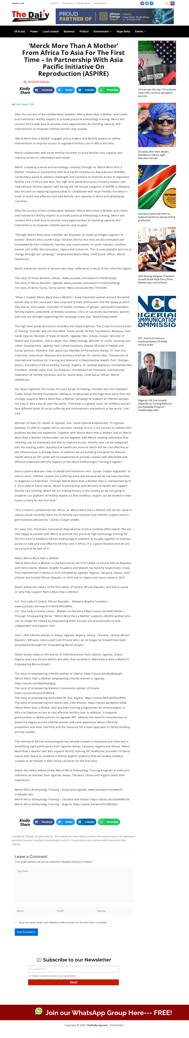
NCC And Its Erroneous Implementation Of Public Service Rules (152, 341)
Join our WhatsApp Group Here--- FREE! (108, 1013)
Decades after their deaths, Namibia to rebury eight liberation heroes (153, 155)
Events (139, 31)
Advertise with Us (83, 3)
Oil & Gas (19, 31)
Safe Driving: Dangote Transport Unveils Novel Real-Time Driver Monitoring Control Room (156, 279)
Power (34, 31)
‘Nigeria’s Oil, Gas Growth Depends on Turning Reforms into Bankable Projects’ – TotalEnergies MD (155, 405)
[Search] (173, 3)
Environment (101, 31)
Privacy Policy (67, 3)
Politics (84, 31)
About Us (54, 3)
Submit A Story (100, 3)
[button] (44, 90)
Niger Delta (123, 31)
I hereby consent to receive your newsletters (53, 976)
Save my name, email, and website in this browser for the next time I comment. (63, 922)
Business (69, 31)
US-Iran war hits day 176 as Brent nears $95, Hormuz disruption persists (157, 93)
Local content (51, 31)
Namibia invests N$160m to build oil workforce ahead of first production (156, 217)
